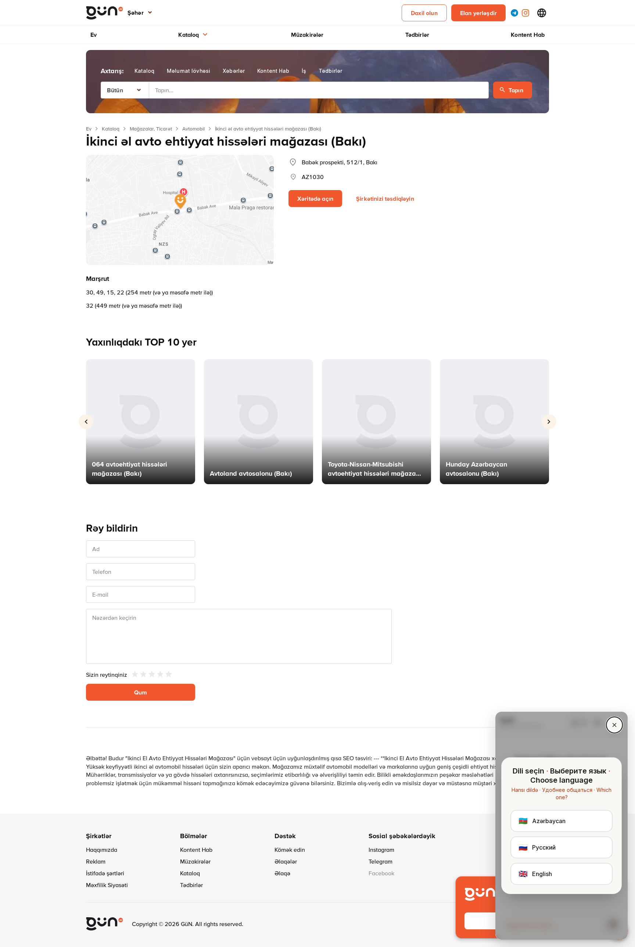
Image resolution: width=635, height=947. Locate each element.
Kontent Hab (528, 34)
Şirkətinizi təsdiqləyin (385, 198)
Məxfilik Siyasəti (107, 885)
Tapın (516, 90)
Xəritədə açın (315, 198)
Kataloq (188, 34)
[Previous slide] (86, 421)
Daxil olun (424, 13)
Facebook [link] (381, 873)
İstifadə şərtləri (105, 873)
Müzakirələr (307, 34)
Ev (93, 34)
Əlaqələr (286, 861)
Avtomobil (193, 129)
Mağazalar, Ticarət (151, 129)
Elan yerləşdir (478, 13)
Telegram (380, 861)
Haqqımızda (101, 849)
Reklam (95, 861)
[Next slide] (549, 421)
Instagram (381, 849)
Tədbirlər (417, 34)
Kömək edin (290, 849)
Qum (140, 692)
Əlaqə (282, 873)
